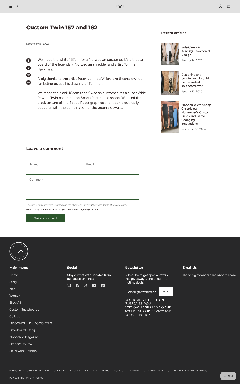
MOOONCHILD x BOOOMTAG (30, 323)
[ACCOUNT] (220, 6)
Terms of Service (112, 205)
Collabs (14, 316)
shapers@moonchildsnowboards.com (209, 275)
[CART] (229, 6)
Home (13, 275)
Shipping (59, 371)
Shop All (15, 302)
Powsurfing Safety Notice (26, 378)
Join (166, 291)
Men (12, 289)
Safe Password (153, 371)
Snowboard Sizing (22, 330)
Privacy (135, 371)
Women (14, 295)
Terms (105, 371)
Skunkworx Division (23, 351)
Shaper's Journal (21, 344)
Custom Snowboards (24, 309)
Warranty (91, 371)
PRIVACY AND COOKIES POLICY (148, 313)
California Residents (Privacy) (188, 371)
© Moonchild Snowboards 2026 (29, 371)
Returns (75, 371)
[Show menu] (12, 6)
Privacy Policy (90, 205)
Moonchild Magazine (23, 337)
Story (13, 282)
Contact (119, 371)
